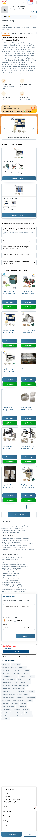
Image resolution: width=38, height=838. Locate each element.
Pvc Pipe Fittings (7, 715)
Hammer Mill (6, 685)
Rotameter (23, 676)
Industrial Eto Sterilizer (24, 679)
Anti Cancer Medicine (8, 706)
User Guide (7, 796)
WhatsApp (29, 111)
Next (32, 129)
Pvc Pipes (28, 712)
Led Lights (5, 703)
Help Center (7, 794)
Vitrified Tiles (6, 712)
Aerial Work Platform (18, 688)
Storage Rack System (8, 691)
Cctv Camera (14, 703)
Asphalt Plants (20, 697)
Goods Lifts (25, 709)
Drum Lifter (5, 673)
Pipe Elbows (5, 718)
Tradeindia (4, 656)
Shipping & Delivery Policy (11, 802)
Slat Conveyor (31, 697)
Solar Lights (16, 709)
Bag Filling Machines (8, 697)
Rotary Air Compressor (8, 679)
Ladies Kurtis (28, 700)
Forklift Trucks (16, 664)
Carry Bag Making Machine (21, 670)
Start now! (16, 651)
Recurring (20, 620)
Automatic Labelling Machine (20, 685)
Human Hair (5, 664)
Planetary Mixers (18, 700)
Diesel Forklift (6, 688)
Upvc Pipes (17, 715)
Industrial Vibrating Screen (9, 676)
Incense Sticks (6, 709)
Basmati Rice (22, 667)
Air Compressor (21, 706)
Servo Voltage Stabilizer (9, 667)
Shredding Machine (24, 682)
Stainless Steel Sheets (8, 694)
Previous (5, 129)
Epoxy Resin (20, 691)
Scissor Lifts (25, 673)
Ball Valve (23, 703)
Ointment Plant (6, 700)
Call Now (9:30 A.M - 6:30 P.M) (13, 111)
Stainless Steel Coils (17, 712)
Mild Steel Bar (30, 691)
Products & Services (18, 33)
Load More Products (19, 507)
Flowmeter (31, 676)
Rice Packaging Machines (9, 682)
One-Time (9, 620)
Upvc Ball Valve (27, 715)
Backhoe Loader (7, 670)
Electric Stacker (15, 673)
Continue (25, 636)
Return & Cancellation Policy (12, 799)
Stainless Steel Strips (23, 694)
